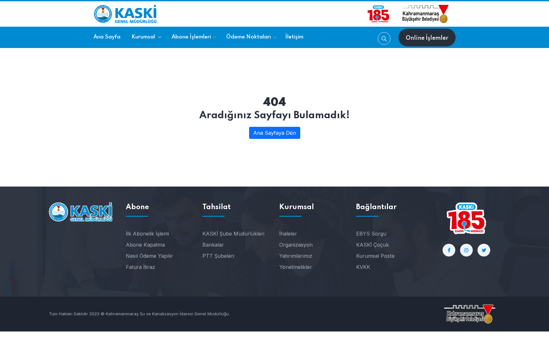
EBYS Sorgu (371, 233)
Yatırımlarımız (295, 256)
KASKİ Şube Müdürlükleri (233, 233)
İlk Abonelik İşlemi (147, 233)
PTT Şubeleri (218, 256)
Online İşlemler (427, 38)
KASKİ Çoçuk (372, 245)
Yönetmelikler (295, 267)
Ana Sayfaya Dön (274, 133)
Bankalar (213, 245)
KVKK (363, 267)
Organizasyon (296, 245)
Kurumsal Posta (375, 256)
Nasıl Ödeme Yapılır (149, 256)
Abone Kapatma (145, 245)
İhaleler (288, 233)
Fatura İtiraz (140, 267)
